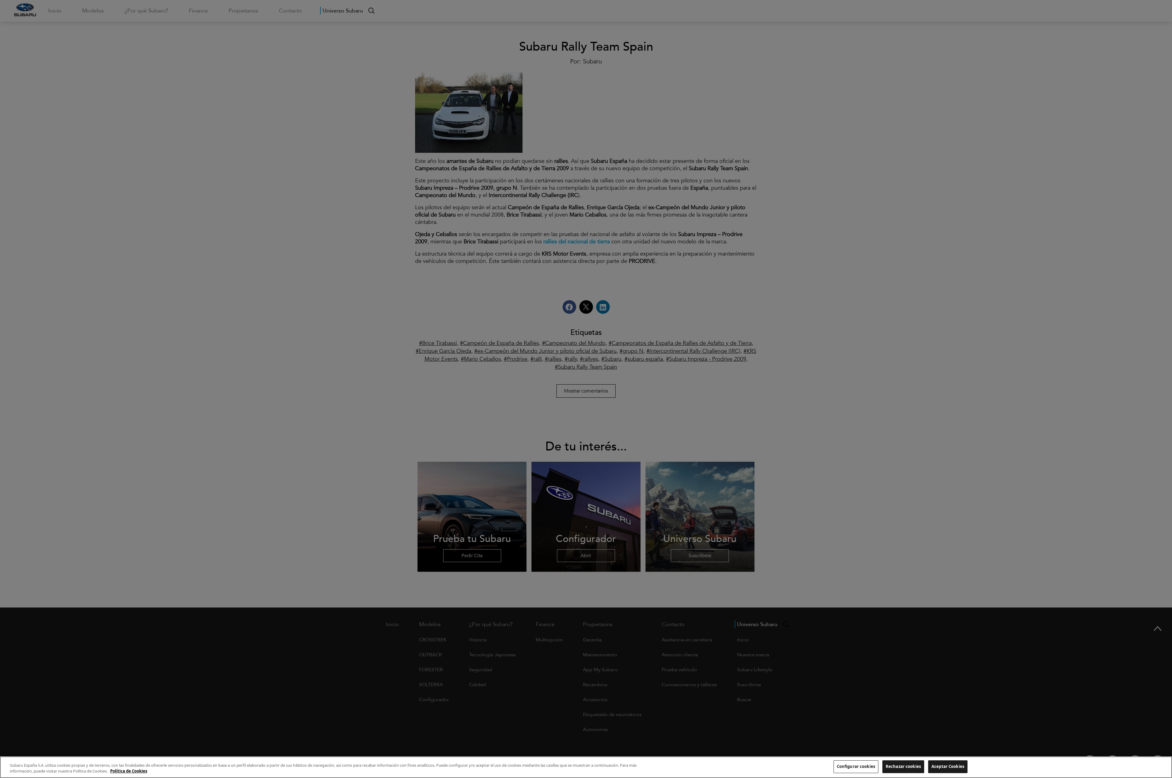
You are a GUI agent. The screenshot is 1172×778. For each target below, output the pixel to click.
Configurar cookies (856, 766)
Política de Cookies (128, 771)
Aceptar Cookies (947, 766)
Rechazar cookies (903, 766)
